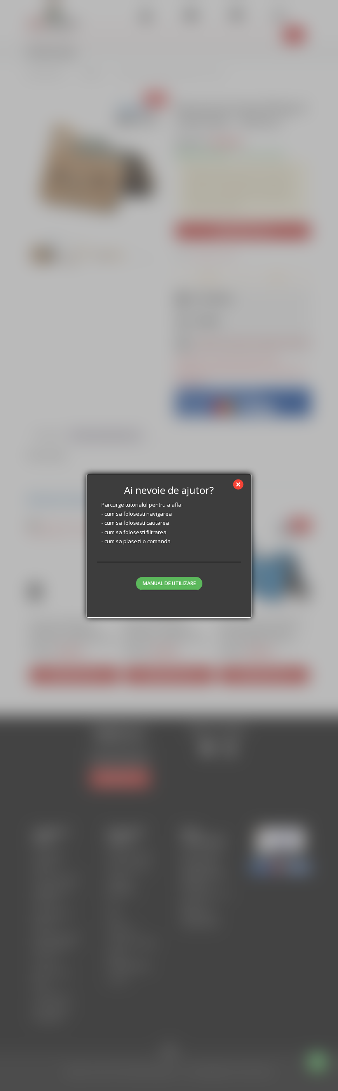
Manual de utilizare (169, 583)
